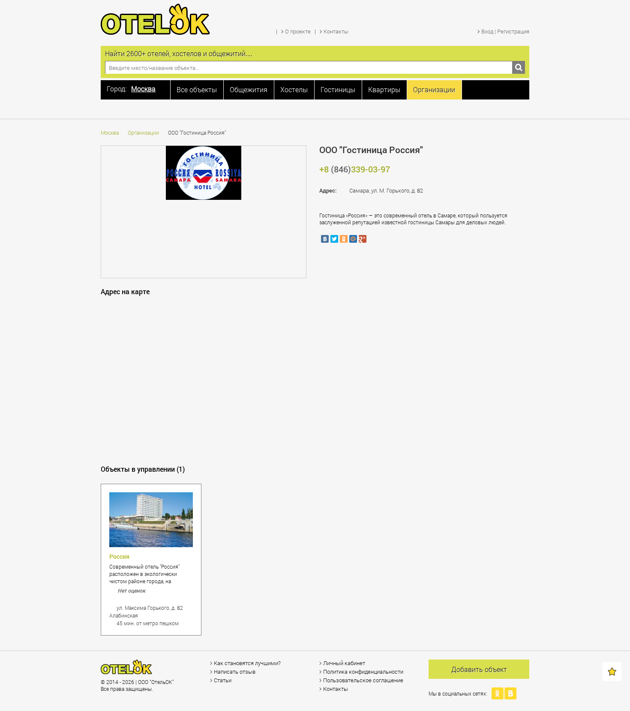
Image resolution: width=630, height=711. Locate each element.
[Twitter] (334, 239)
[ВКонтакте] (325, 239)
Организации (143, 132)
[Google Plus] (362, 239)
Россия (119, 556)
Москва (110, 132)
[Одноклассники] (344, 239)
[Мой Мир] (353, 239)
